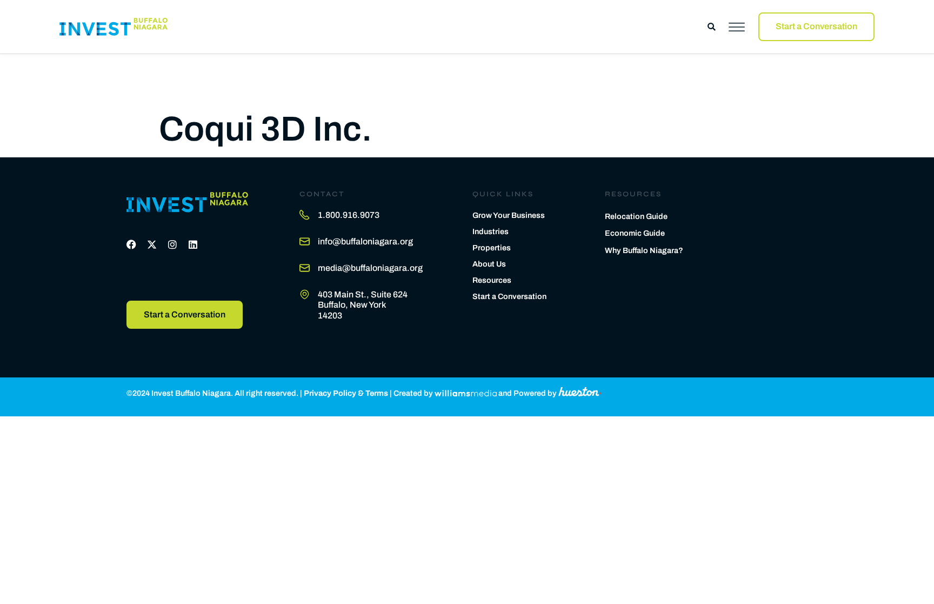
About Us (489, 264)
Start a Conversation (509, 296)
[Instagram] (172, 244)
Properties (491, 247)
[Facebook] (131, 244)
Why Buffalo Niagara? (644, 250)
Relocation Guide (636, 216)
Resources (491, 280)
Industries (490, 231)
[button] (711, 27)
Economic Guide (635, 233)
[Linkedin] (193, 244)
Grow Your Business (508, 215)
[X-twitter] (152, 244)
